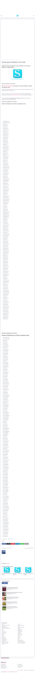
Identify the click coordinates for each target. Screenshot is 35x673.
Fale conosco (19, 667)
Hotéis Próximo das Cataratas (6, 628)
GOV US (3, 624)
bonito (9, 90)
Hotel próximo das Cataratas (6, 625)
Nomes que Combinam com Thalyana (17, 574)
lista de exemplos (14, 94)
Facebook (21, 670)
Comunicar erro (3, 668)
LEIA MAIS (11, 589)
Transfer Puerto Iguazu (5, 627)
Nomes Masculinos (20, 665)
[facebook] (5, 583)
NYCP (2, 630)
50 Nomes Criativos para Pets (12, 606)
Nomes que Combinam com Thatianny (28, 574)
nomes (19, 94)
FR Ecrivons (3, 631)
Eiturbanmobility (20, 631)
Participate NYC (20, 629)
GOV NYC (19, 624)
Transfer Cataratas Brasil (21, 627)
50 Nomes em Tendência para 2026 (12, 587)
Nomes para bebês (3, 666)
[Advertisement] (17, 7)
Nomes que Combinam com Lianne (6, 574)
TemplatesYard (8, 671)
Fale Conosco (25, 670)
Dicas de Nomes (3, 664)
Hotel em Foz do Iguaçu (21, 625)
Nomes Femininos (3, 665)
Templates (16, 671)
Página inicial (3, 59)
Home (18, 670)
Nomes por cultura (20, 666)
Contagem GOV (20, 630)
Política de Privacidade (4, 667)
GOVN (2, 629)
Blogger (19, 628)
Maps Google (3, 626)
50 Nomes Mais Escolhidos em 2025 (13, 597)
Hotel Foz (19, 626)
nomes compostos (8, 59)
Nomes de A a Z (20, 664)
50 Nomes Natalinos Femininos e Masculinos (14, 592)
